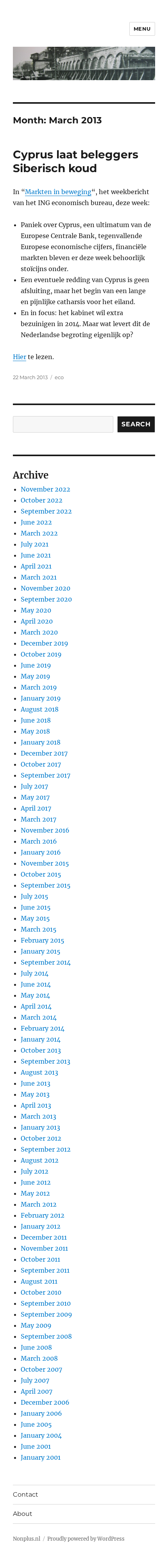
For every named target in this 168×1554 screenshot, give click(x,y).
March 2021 (39, 577)
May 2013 (35, 1094)
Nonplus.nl (26, 1539)
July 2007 (35, 1380)
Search (136, 424)
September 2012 (46, 1149)
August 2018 (40, 709)
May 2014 (35, 995)
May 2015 (35, 918)
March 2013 (38, 1116)
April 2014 (36, 1006)
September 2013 (45, 1061)
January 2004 (41, 1435)
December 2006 (45, 1402)
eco (59, 377)
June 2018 (36, 720)
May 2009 (36, 1325)
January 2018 (41, 742)
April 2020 (37, 621)
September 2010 (46, 1303)
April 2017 (36, 808)
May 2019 (35, 676)
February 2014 (42, 1028)
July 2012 (34, 1171)
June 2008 (36, 1347)
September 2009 (46, 1314)
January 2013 (40, 1127)
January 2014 (41, 1039)
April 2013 (36, 1105)
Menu (142, 29)
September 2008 (46, 1336)
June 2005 (36, 1424)
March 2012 (39, 1204)
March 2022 (39, 533)
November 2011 (44, 1248)
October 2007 (41, 1369)
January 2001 (41, 1457)
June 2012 (36, 1182)
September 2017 (45, 775)
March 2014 (39, 1017)
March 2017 (38, 819)
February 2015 (42, 940)
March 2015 (39, 929)
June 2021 (36, 555)
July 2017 (34, 786)
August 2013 (39, 1072)
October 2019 (41, 654)
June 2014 (36, 984)
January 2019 (41, 698)
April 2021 (36, 566)
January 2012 (41, 1226)
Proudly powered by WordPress (86, 1539)
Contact (25, 1494)
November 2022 (45, 489)
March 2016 (39, 841)
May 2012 (35, 1193)
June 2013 (35, 1083)
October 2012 (41, 1138)
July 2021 (34, 544)
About (22, 1513)
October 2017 (41, 764)
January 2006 (41, 1413)
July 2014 (34, 973)
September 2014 (46, 962)
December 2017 (44, 753)
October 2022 (42, 500)
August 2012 (40, 1160)
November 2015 (45, 863)
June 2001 (36, 1446)
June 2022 (36, 522)
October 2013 (41, 1050)
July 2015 (34, 896)
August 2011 (39, 1281)
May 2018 (35, 731)
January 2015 (41, 951)
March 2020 (39, 632)
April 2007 (36, 1391)
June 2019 (36, 665)
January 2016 (41, 852)
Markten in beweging (58, 192)
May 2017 (35, 797)
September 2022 (46, 511)
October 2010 (41, 1292)
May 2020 (36, 610)
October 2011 (40, 1259)
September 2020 (46, 599)
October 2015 (41, 874)
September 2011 (45, 1270)
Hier (19, 357)
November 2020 (45, 588)
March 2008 (39, 1358)
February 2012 (42, 1215)
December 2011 (44, 1237)
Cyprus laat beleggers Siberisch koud (75, 161)
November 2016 (45, 830)
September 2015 (46, 885)
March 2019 (39, 687)
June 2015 (36, 907)
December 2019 (44, 643)
